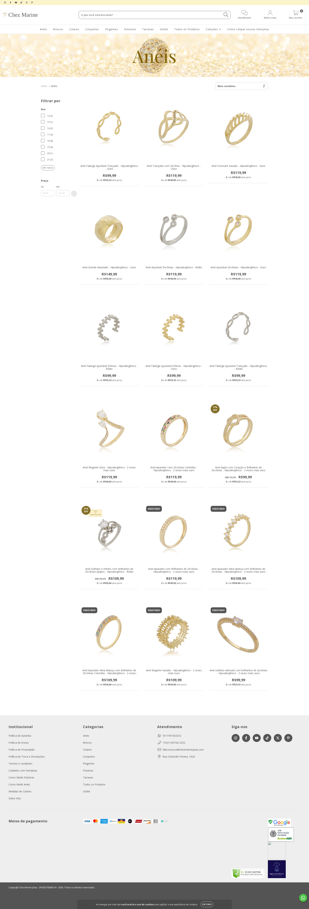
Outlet (164, 29)
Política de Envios (19, 742)
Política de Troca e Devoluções (27, 756)
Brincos (58, 29)
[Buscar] (226, 15)
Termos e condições (20, 763)
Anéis (43, 29)
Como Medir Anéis (19, 784)
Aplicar (74, 193)
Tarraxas (148, 29)
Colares (74, 29)
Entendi (207, 904)
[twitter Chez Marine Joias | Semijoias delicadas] (27, 2)
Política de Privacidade (22, 749)
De (42, 186)
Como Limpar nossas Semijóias (248, 29)
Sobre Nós (15, 798)
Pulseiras (130, 29)
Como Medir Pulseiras (21, 777)
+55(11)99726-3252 (174, 742)
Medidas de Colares (20, 791)
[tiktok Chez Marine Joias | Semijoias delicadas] (21, 2)
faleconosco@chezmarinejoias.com (183, 749)
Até (58, 186)
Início (44, 86)
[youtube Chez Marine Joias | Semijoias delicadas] (16, 2)
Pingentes (111, 29)
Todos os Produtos (187, 29)
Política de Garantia (20, 735)
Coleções (212, 29)
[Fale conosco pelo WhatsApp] (303, 898)
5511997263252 (172, 735)
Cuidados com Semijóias (23, 770)
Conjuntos (92, 29)
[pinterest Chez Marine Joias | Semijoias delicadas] (32, 2)
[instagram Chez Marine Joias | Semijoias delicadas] (5, 2)
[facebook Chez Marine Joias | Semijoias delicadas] (10, 2)
